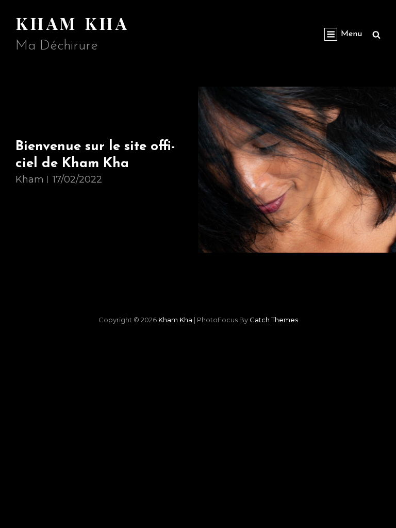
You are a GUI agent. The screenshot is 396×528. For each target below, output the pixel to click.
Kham (29, 179)
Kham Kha (72, 23)
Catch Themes (274, 320)
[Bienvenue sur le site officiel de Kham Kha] (297, 170)
